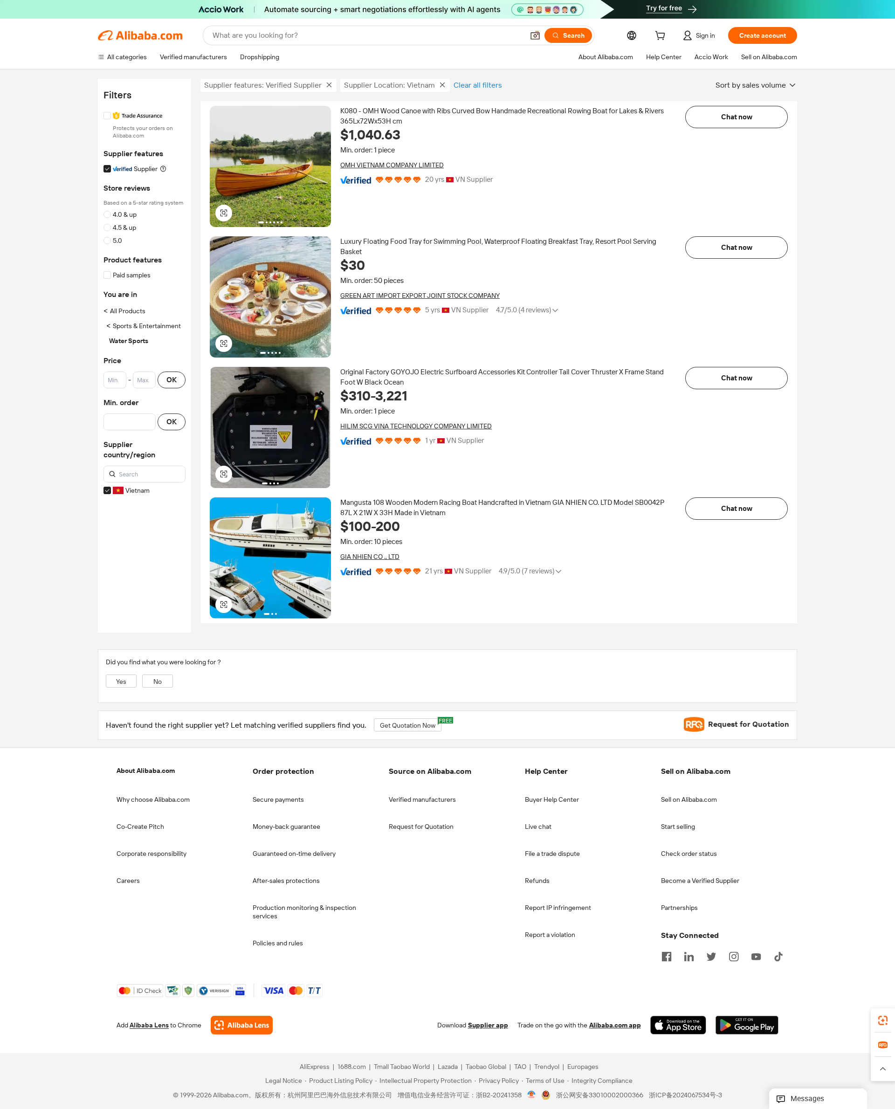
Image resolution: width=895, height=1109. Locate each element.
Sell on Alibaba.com (689, 799)
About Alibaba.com (146, 770)
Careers (128, 880)
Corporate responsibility (151, 853)
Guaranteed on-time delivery (294, 853)
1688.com (351, 1066)
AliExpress (315, 1066)
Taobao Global (486, 1066)
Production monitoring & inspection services (304, 912)
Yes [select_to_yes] (121, 681)
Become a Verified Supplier (700, 880)
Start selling (678, 826)
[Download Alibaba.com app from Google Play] (747, 1025)
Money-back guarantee (286, 826)
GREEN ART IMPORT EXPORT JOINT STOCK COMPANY (420, 295)
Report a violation (550, 934)
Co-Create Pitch (140, 826)
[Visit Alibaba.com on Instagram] (733, 955)
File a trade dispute (552, 853)
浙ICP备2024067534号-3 (685, 1095)
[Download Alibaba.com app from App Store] (678, 1025)
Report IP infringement (558, 907)
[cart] (662, 37)
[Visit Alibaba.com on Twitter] (711, 955)
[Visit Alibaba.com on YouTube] (756, 955)
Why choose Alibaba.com (153, 799)
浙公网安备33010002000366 (599, 1095)
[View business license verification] (531, 1095)
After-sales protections (286, 880)
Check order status (689, 853)
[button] (535, 35)
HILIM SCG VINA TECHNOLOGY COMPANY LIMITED (416, 426)
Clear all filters (478, 85)
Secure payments (278, 799)
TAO (520, 1066)
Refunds (537, 880)
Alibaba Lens (149, 1025)
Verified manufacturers (422, 799)
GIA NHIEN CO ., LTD (369, 556)
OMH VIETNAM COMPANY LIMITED (392, 165)
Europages (583, 1066)
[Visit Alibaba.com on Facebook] (666, 955)
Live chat (538, 826)
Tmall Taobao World (402, 1066)
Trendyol (546, 1066)
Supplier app (488, 1025)
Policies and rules (278, 943)
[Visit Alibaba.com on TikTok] (778, 955)
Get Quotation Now (410, 723)
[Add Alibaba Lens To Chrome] (242, 1025)
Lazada (448, 1066)
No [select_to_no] (157, 681)
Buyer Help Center (552, 799)
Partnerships (679, 907)
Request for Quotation (421, 826)
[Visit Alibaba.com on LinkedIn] (689, 955)
